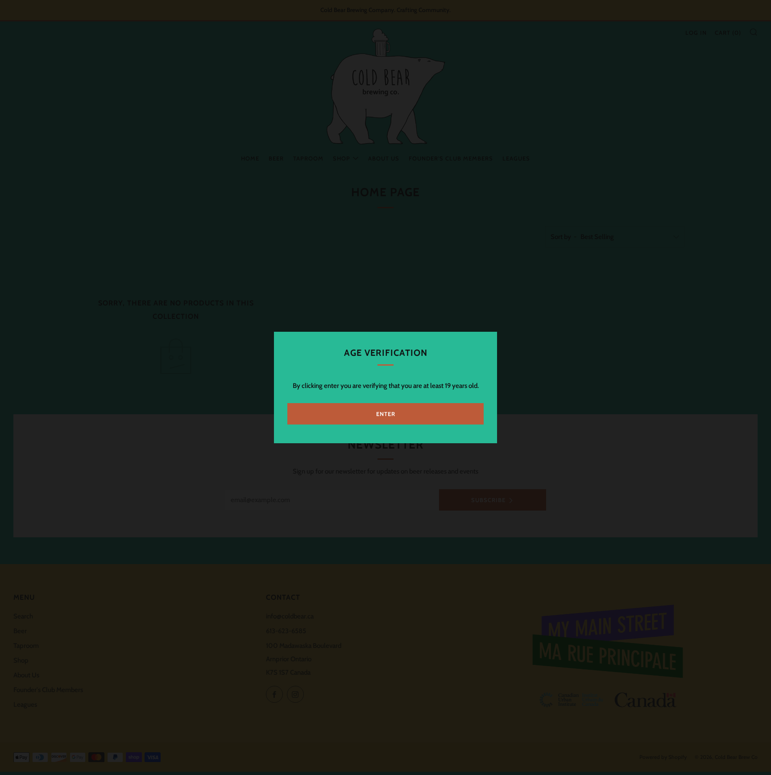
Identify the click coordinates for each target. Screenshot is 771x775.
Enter (385, 413)
